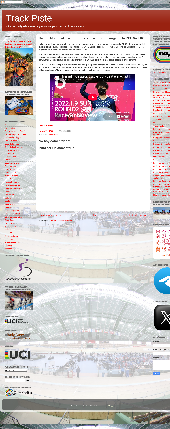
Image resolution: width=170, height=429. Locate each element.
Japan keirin (53, 135)
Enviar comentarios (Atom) (62, 221)
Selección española (13, 242)
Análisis (8, 125)
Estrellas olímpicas (12, 163)
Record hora (10, 233)
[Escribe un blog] (62, 131)
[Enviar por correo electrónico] (60, 131)
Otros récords (159, 157)
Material (8, 198)
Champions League (13, 138)
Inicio (96, 215)
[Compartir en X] (65, 131)
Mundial (8, 208)
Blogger (111, 406)
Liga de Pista (10, 195)
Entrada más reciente (51, 215)
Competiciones (11, 141)
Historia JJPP (10, 172)
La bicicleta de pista (161, 101)
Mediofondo (10, 204)
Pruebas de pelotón (161, 116)
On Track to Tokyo (12, 214)
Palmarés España (160, 160)
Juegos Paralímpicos (13, 188)
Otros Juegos (10, 220)
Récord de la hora (160, 154)
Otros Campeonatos (13, 217)
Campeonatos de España (15, 131)
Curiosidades (10, 157)
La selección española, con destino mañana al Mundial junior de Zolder (18, 44)
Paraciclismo (10, 223)
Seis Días (9, 239)
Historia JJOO (10, 169)
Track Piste (29, 18)
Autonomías (10, 128)
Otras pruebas (159, 126)
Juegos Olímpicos (12, 185)
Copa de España (12, 144)
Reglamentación (11, 236)
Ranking (8, 230)
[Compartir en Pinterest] (70, 131)
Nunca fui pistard (12, 211)
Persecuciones (159, 113)
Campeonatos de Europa (15, 134)
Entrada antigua (138, 215)
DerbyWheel (10, 160)
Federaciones (10, 166)
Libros (7, 192)
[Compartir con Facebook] (67, 131)
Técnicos (8, 246)
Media (7, 201)
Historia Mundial (11, 176)
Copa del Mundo (12, 150)
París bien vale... (12, 227)
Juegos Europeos (12, 182)
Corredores (9, 154)
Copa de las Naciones (14, 147)
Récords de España (161, 144)
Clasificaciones (46, 125)
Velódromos (10, 249)
